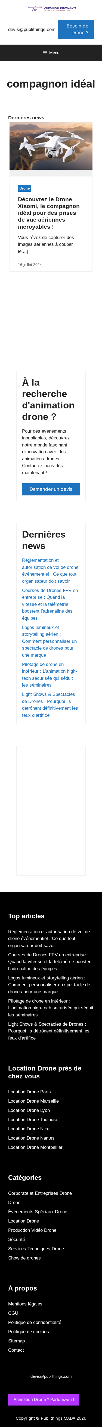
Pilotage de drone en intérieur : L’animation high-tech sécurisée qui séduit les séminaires (50, 1007)
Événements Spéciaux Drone (37, 1211)
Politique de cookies (28, 1331)
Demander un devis (51, 489)
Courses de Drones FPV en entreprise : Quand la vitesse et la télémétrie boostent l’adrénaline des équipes (50, 604)
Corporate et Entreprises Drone (40, 1193)
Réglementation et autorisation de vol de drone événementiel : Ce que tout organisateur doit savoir (49, 938)
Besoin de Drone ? (77, 29)
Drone (24, 188)
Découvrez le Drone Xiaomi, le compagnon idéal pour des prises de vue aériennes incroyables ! (49, 213)
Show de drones (24, 1258)
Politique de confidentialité (34, 1322)
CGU (13, 1313)
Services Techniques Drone (36, 1248)
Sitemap (16, 1341)
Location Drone (23, 1221)
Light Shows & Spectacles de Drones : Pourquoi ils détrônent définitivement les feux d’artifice (48, 1031)
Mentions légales (25, 1304)
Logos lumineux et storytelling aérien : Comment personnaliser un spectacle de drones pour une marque (49, 641)
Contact (16, 1350)
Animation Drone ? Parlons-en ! (44, 1399)
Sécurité (16, 1239)
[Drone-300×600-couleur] (51, 866)
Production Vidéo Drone (32, 1230)
